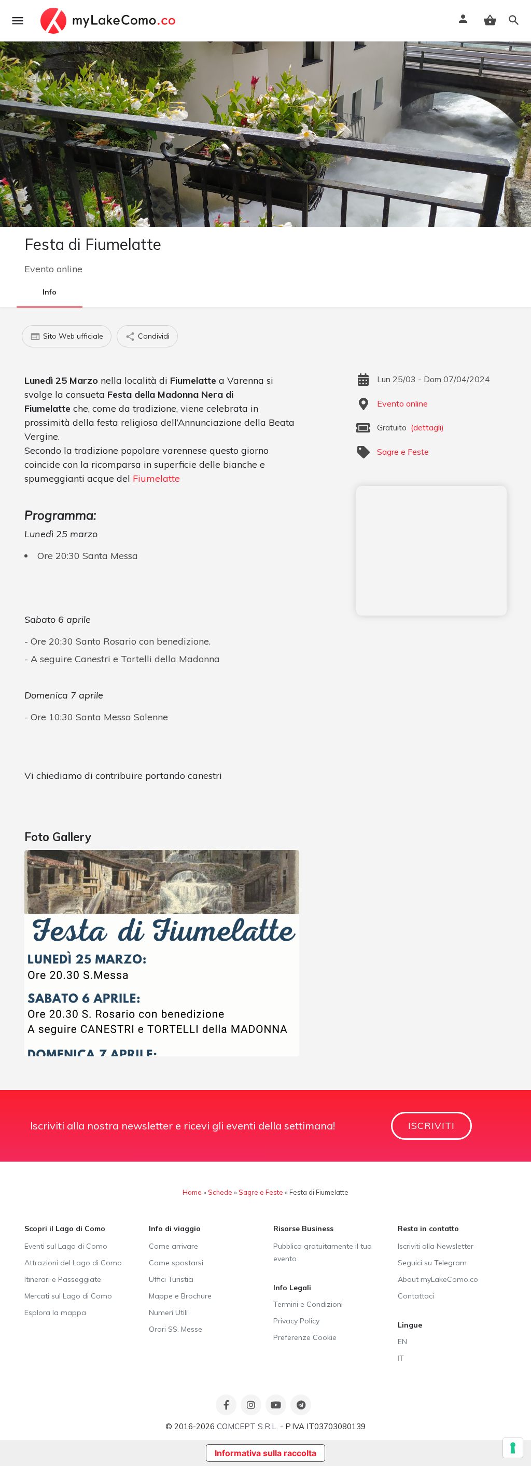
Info (50, 292)
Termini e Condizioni (308, 1304)
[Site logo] (109, 21)
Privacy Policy (296, 1320)
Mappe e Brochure (180, 1296)
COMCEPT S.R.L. (247, 1426)
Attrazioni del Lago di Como (73, 1262)
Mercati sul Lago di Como (68, 1296)
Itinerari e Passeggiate (62, 1279)
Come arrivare (173, 1246)
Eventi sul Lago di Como (65, 1246)
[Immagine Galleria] (161, 953)
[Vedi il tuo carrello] (490, 20)
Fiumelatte (156, 478)
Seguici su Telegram (432, 1262)
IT (401, 1358)
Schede (220, 1192)
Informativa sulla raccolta (265, 1453)
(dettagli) (427, 427)
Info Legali (292, 1287)
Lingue (410, 1325)
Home (192, 1192)
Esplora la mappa (55, 1312)
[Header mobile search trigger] (514, 20)
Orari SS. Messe (175, 1329)
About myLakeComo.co (438, 1279)
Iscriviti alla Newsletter (435, 1246)
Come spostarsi (176, 1262)
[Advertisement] (431, 551)
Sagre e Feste (403, 451)
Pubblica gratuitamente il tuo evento (322, 1252)
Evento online (53, 269)
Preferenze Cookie (305, 1337)
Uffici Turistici (171, 1279)
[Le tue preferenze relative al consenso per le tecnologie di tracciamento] (513, 1448)
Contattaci (416, 1296)
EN (402, 1341)
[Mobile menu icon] (17, 20)
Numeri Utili (168, 1312)
